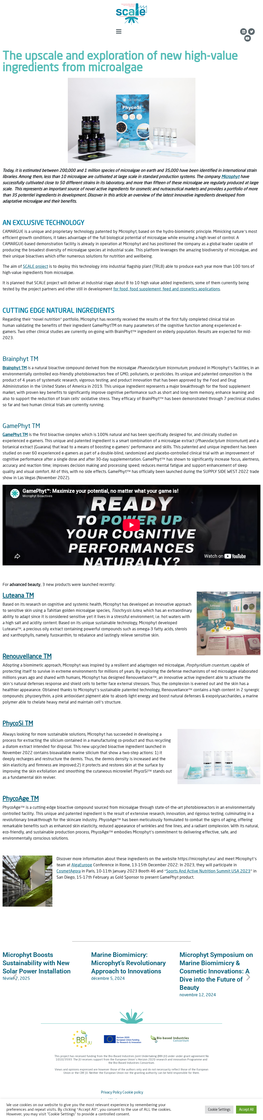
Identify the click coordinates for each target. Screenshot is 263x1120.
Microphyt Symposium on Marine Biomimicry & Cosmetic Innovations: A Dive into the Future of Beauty (216, 971)
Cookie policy (133, 1092)
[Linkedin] (243, 31)
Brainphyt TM (20, 358)
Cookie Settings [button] (219, 1109)
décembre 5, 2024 (108, 978)
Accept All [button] (246, 1109)
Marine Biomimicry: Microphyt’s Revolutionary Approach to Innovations (128, 963)
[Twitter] (251, 31)
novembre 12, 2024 (198, 994)
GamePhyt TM (21, 425)
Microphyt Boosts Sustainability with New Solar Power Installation (37, 963)
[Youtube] (247, 38)
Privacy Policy (111, 1092)
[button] (14, 976)
